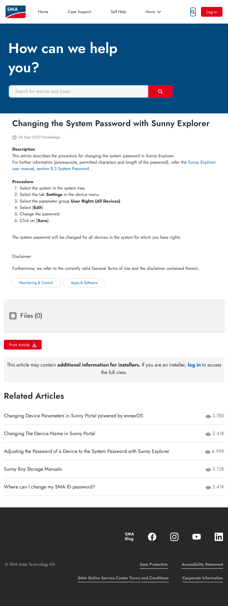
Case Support (79, 11)
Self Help (118, 11)
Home (43, 11)
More (150, 11)
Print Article (19, 345)
